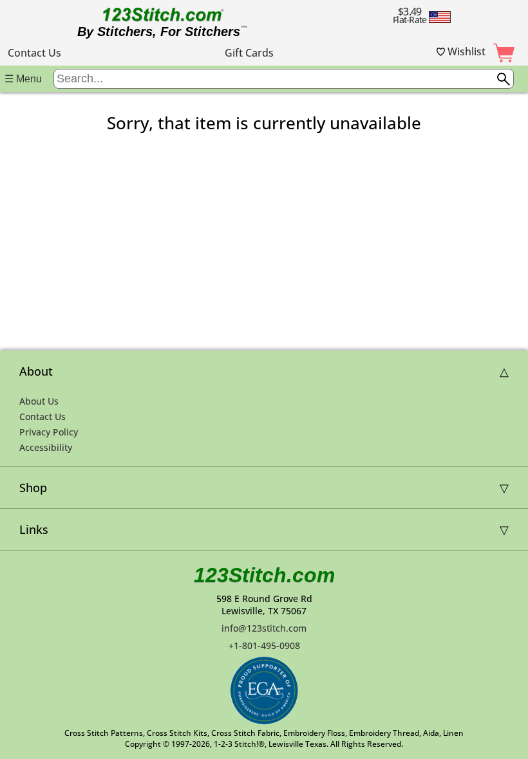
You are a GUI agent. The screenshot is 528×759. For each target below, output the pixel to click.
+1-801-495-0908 (264, 645)
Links (33, 529)
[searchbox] (283, 79)
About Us (39, 401)
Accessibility (45, 447)
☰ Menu (23, 78)
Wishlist (465, 51)
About (36, 371)
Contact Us (34, 53)
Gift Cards (249, 53)
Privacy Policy (48, 432)
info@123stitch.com (264, 628)
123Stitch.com (264, 575)
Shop (33, 487)
